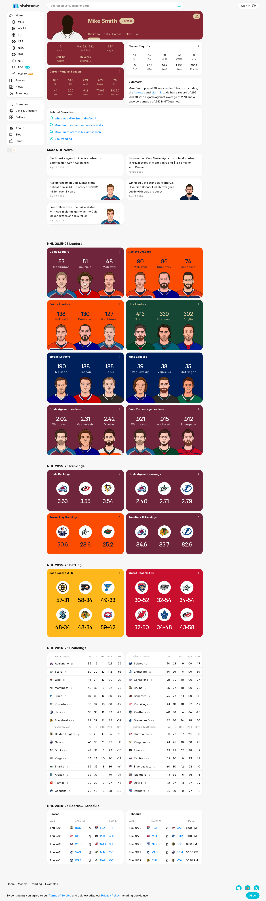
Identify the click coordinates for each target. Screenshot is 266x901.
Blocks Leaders (60, 356)
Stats (106, 34)
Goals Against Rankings (144, 474)
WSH (78, 844)
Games (116, 34)
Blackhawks (62, 720)
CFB (20, 41)
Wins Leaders (137, 356)
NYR (154, 844)
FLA (102, 828)
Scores (20, 80)
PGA (21, 67)
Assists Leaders (139, 251)
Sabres (138, 663)
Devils (138, 783)
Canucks (60, 791)
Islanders (140, 775)
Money (22, 74)
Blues (58, 696)
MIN (102, 852)
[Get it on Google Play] (247, 888)
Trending (36, 884)
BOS (78, 828)
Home (11, 884)
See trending (63, 139)
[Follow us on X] (256, 888)
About (20, 128)
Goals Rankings (60, 474)
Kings (58, 758)
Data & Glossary (26, 111)
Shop (19, 141)
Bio (136, 34)
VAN (78, 852)
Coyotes (126, 21)
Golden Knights (65, 734)
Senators (140, 696)
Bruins (138, 688)
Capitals (139, 758)
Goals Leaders (59, 251)
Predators (61, 704)
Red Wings (141, 704)
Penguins (140, 742)
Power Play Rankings (63, 517)
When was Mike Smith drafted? (75, 118)
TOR (180, 836)
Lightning (157, 92)
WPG (78, 860)
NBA (21, 48)
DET (78, 836)
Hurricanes (141, 734)
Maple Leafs (142, 720)
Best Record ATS (61, 573)
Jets (58, 712)
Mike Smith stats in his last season (78, 132)
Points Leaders (59, 304)
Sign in (245, 6)
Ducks (59, 750)
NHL (21, 54)
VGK (180, 860)
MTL (155, 836)
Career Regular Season (65, 71)
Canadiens (141, 680)
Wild (58, 680)
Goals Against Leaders (65, 409)
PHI (102, 836)
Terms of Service (60, 895)
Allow (252, 895)
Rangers (139, 791)
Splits (127, 34)
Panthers (140, 712)
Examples (22, 104)
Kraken (59, 775)
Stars (58, 671)
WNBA (22, 28)
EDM (180, 852)
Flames (59, 783)
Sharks (59, 766)
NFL (20, 61)
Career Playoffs (139, 46)
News (19, 87)
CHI (154, 860)
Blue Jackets (142, 766)
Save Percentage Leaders (146, 409)
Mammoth (61, 688)
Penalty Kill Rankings (142, 517)
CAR (180, 828)
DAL (103, 860)
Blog (19, 134)
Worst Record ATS (141, 573)
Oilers (59, 742)
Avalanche (62, 663)
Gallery (20, 117)
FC (20, 35)
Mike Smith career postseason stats (79, 125)
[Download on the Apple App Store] (239, 888)
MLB (21, 22)
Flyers (138, 750)
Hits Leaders (137, 304)
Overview (94, 34)
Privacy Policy (110, 895)
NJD (103, 844)
